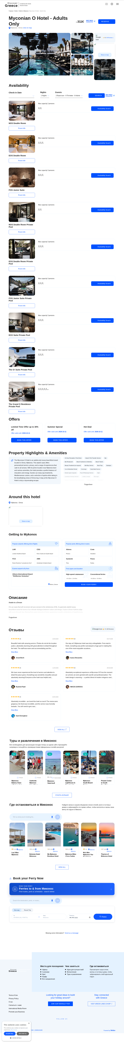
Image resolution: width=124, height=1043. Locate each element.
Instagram (56, 1023)
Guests (58, 92)
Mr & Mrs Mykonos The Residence (88, 855)
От (14, 915)
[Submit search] (57, 817)
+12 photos (105, 69)
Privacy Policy (14, 998)
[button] (16, 1038)
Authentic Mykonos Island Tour (33, 783)
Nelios (113, 1030)
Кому (44, 915)
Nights (43, 92)
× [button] (29, 1023)
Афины (44, 969)
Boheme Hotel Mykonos (34, 855)
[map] (107, 4)
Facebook (53, 1023)
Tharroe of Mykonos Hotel (106, 855)
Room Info (21, 128)
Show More (14, 652)
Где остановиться (99, 966)
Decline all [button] (23, 1033)
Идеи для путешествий (75, 969)
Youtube (64, 1023)
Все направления (48, 979)
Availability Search (104, 108)
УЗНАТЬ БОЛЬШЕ (62, 795)
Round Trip (27, 910)
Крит (44, 974)
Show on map (105, 55)
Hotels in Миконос (24, 11)
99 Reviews (109, 37)
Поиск (104, 917)
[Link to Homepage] (11, 8)
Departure (71, 915)
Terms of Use (13, 995)
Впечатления (71, 972)
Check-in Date (15, 93)
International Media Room (17, 1008)
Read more (14, 1030)
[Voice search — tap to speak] (52, 817)
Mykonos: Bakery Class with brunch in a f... (17, 784)
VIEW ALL (61, 729)
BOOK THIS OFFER (24, 440)
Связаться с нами (15, 1005)
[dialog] (16, 1031)
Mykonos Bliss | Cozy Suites (70, 855)
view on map (27, 28)
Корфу (44, 976)
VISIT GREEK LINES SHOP (101, 1004)
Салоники (45, 972)
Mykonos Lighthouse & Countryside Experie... (70, 784)
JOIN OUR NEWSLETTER (60, 1004)
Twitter (60, 1022)
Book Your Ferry (89, 584)
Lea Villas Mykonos (15, 853)
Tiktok (70, 1022)
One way (16, 910)
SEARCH (98, 95)
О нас (11, 1002)
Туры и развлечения (74, 974)
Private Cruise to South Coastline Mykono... (106, 784)
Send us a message (71, 933)
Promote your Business (17, 1012)
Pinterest (67, 1023)
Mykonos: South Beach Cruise (88, 783)
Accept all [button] (9, 1033)
